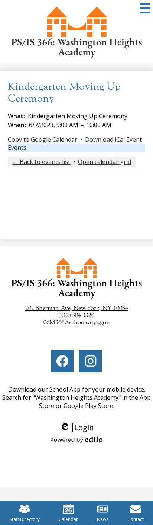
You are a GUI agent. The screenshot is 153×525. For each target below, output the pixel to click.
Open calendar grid (104, 162)
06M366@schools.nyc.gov (76, 322)
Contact (135, 519)
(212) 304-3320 (76, 315)
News (102, 519)
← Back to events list (41, 162)
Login (79, 427)
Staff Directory (25, 519)
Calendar (68, 519)
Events (17, 148)
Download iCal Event (113, 139)
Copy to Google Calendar (42, 139)
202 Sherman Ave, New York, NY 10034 (76, 308)
